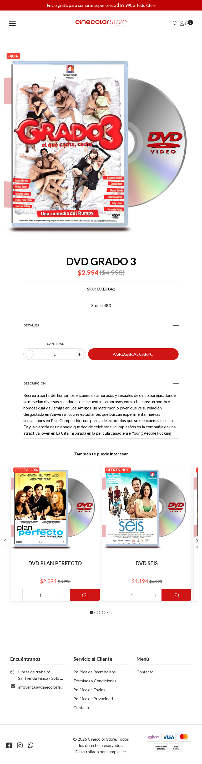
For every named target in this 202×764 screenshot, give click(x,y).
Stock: (97, 305)
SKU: (91, 288)
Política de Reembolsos (94, 671)
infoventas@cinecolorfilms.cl (44, 686)
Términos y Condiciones (94, 680)
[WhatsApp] (30, 745)
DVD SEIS (147, 563)
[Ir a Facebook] (9, 745)
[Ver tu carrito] (187, 22)
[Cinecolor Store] (101, 23)
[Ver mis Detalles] (182, 23)
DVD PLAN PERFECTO (55, 563)
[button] (91, 612)
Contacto (81, 707)
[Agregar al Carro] (85, 595)
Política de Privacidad (93, 698)
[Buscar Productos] (175, 23)
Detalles (31, 325)
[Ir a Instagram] (20, 745)
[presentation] (4, 541)
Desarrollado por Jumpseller (100, 751)
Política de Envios (89, 689)
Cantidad (55, 344)
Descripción (34, 383)
